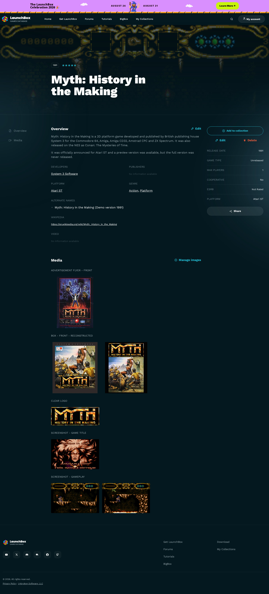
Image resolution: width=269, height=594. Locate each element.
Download (223, 541)
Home (47, 19)
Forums (89, 19)
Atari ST (56, 190)
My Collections (144, 19)
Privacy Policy (9, 583)
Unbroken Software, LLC (30, 583)
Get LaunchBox (68, 19)
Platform (146, 190)
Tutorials (107, 19)
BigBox (124, 19)
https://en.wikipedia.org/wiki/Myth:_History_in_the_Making (84, 224)
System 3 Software (64, 173)
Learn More (227, 5)
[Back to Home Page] (16, 19)
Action (133, 190)
